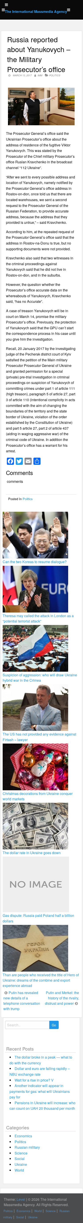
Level (21, 1199)
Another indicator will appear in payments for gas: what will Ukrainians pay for (40, 1091)
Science (21, 1153)
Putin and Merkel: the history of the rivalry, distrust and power (62, 998)
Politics (54, 75)
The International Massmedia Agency (36, 11)
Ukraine (21, 1164)
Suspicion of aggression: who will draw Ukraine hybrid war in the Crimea (40, 677)
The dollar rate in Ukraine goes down (32, 852)
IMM (40, 75)
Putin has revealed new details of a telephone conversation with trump (21, 1000)
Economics (23, 1135)
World (19, 1170)
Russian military (27, 1147)
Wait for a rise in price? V (34, 1080)
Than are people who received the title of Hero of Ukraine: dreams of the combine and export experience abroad (41, 980)
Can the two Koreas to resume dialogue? (35, 561)
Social (20, 1158)
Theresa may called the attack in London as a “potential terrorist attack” (38, 618)
